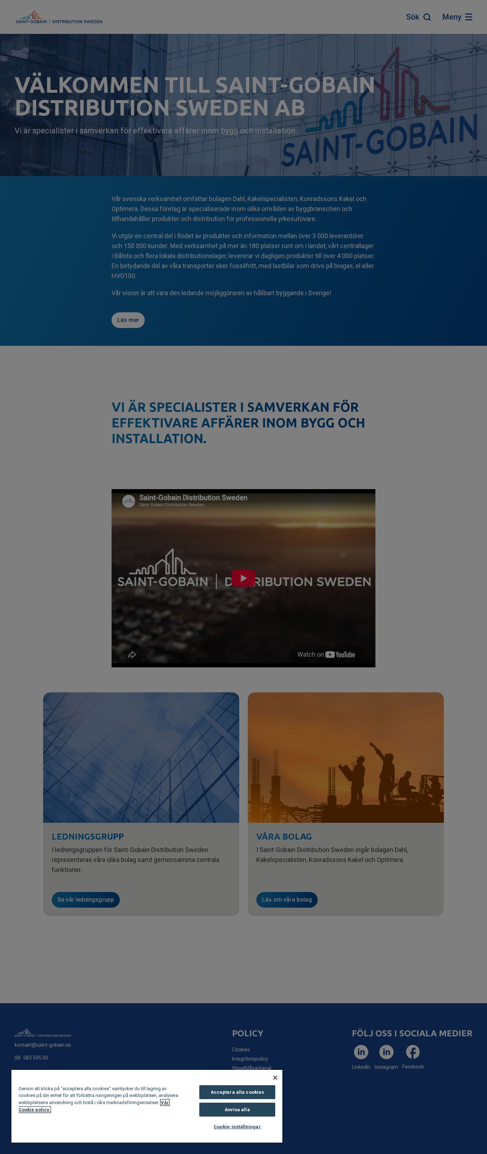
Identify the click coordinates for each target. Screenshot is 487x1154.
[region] (146, 1106)
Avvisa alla (237, 1109)
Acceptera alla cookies (237, 1092)
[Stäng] (275, 1078)
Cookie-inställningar (237, 1126)
